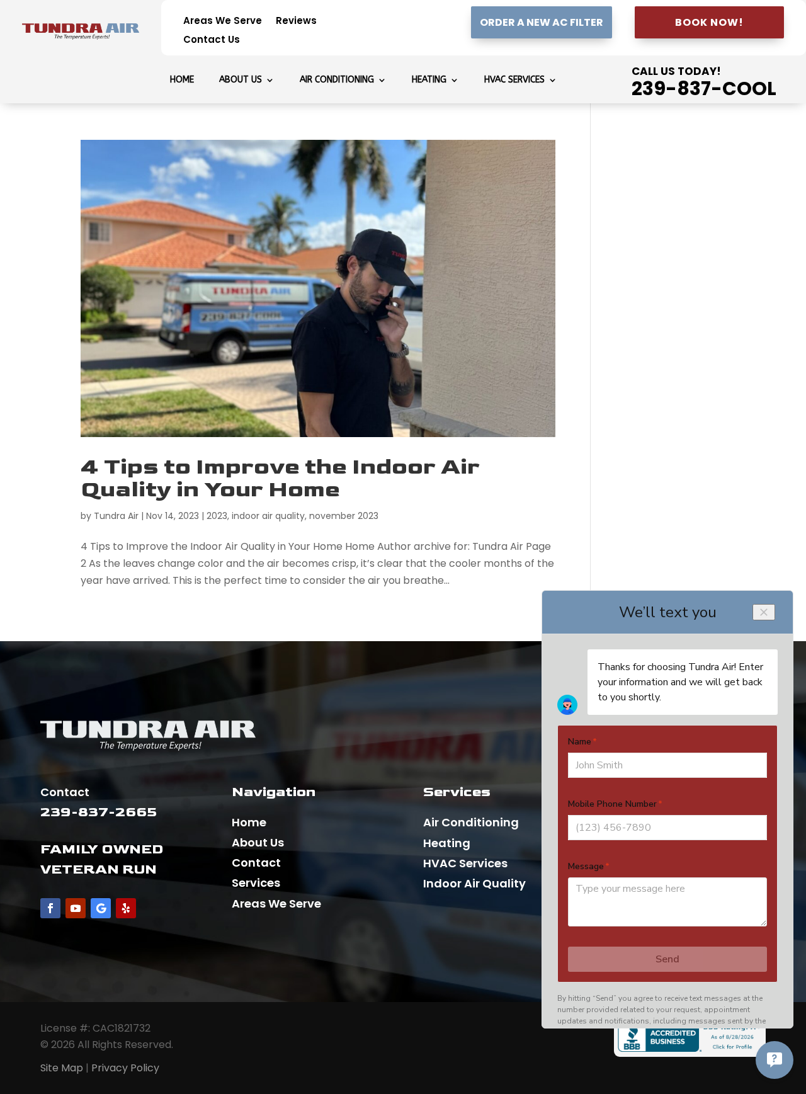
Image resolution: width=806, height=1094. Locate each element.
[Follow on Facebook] (50, 908)
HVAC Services (514, 80)
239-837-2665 (98, 812)
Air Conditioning (337, 80)
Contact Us (211, 40)
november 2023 (343, 516)
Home (182, 80)
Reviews (296, 21)
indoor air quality (268, 516)
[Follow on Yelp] (126, 908)
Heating (429, 80)
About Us (240, 80)
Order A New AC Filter (541, 22)
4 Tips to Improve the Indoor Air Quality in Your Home (280, 478)
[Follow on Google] (101, 908)
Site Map (61, 1068)
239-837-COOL (704, 88)
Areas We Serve (222, 21)
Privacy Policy (125, 1068)
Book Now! (709, 22)
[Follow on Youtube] (75, 908)
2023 (217, 516)
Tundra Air (116, 516)
